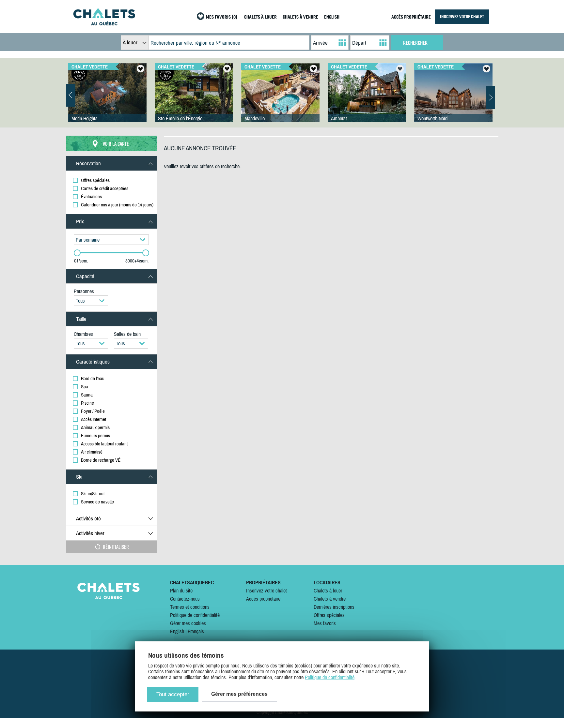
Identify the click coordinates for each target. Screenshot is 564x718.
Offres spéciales (329, 615)
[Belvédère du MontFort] (453, 99)
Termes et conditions (190, 607)
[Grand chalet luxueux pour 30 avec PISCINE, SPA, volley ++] (280, 99)
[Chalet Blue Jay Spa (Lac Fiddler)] (107, 99)
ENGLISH (331, 17)
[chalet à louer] (104, 23)
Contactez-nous (185, 599)
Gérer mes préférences (239, 694)
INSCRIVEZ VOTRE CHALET (462, 17)
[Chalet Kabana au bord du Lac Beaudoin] (194, 99)
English (177, 631)
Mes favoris (325, 623)
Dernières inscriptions (334, 607)
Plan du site (181, 590)
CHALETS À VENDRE (300, 17)
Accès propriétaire (263, 599)
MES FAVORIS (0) (221, 17)
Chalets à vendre (330, 599)
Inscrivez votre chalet (266, 590)
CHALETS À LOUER (260, 17)
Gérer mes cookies (188, 623)
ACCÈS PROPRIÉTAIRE (411, 17)
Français (196, 631)
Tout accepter (172, 694)
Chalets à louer (328, 590)
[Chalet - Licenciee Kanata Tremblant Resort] (367, 99)
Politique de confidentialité (195, 615)
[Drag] (77, 252)
